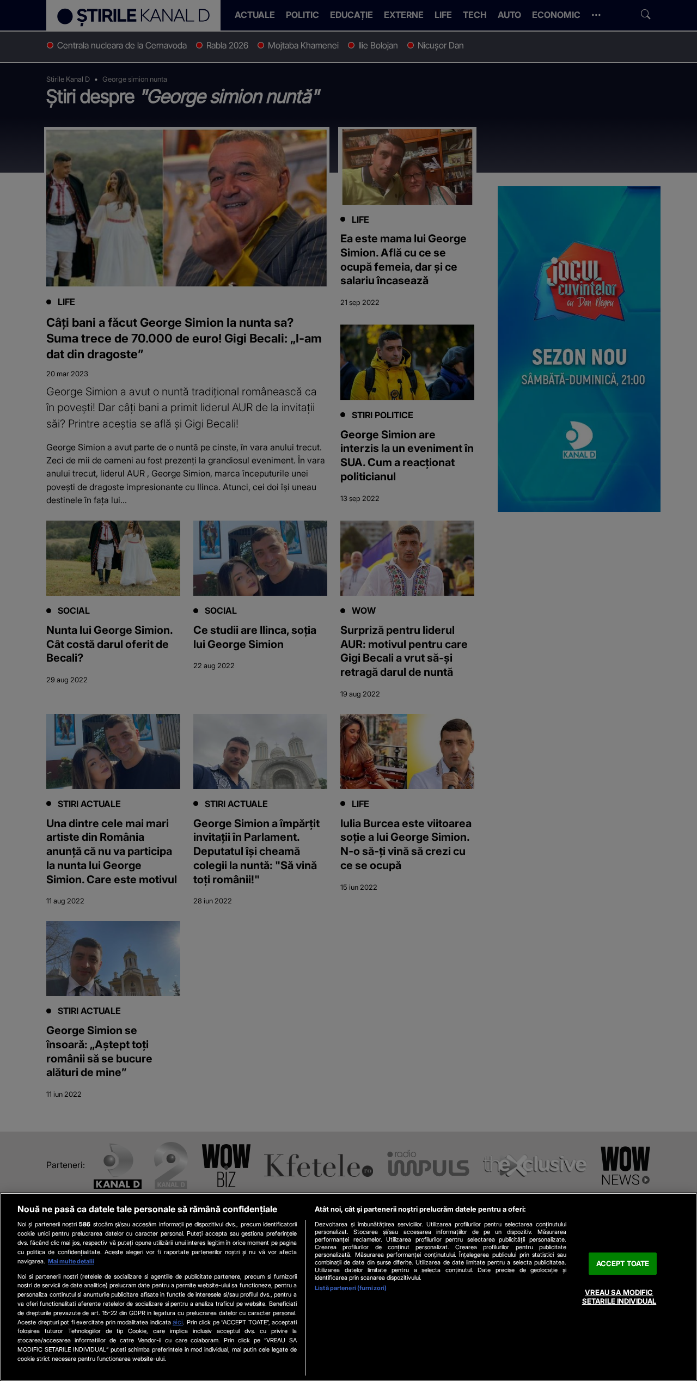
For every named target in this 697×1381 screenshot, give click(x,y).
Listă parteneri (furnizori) (351, 1288)
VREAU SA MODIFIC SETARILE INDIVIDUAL (619, 1297)
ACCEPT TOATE (623, 1263)
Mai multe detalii (71, 1261)
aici (178, 1322)
